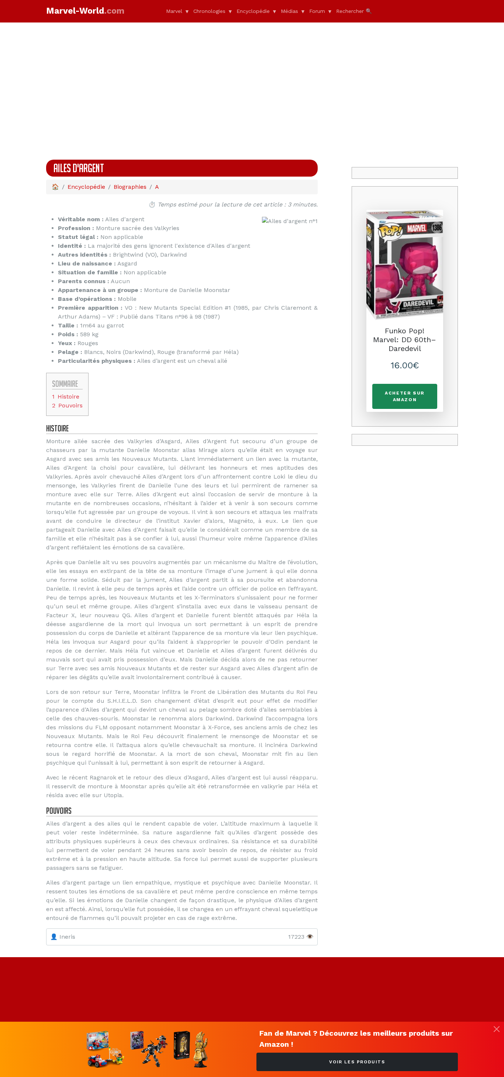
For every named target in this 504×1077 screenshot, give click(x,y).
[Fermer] (496, 1029)
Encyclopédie (253, 11)
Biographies (130, 186)
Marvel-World (85, 11)
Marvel (174, 11)
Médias (289, 11)
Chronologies (209, 11)
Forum (317, 11)
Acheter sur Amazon (405, 396)
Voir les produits (357, 1061)
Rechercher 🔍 (354, 11)
